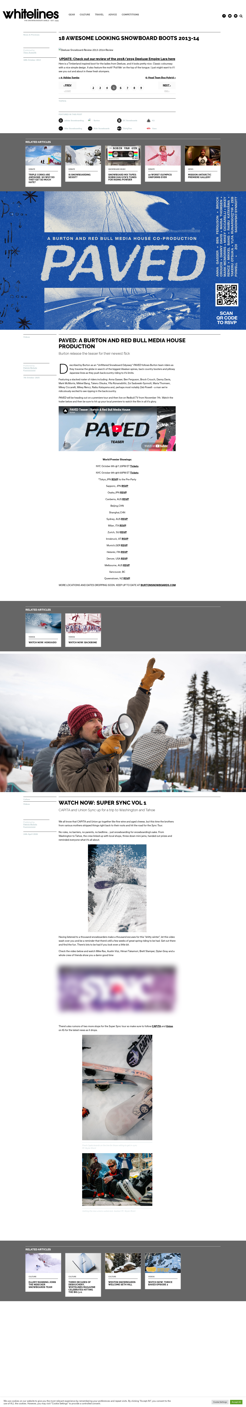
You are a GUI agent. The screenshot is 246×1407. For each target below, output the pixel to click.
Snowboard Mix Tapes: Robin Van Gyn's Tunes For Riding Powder (123, 165)
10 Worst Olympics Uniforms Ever (163, 164)
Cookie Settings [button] (220, 1402)
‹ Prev (67, 85)
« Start (67, 91)
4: (69, 77)
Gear (72, 14)
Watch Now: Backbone (83, 630)
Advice (112, 14)
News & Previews (31, 35)
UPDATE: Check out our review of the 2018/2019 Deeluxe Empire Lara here (117, 59)
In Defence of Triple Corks (43, 166)
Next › (167, 85)
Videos (26, 337)
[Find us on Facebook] (224, 16)
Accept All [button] (236, 1402)
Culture (85, 14)
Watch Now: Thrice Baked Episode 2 (163, 1271)
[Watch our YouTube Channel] (230, 16)
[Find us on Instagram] (235, 16)
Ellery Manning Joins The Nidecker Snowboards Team (43, 1272)
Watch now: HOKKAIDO (43, 630)
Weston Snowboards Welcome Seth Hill (123, 1271)
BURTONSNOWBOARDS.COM (158, 585)
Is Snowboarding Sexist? (83, 164)
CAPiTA (156, 1026)
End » (166, 91)
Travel (99, 14)
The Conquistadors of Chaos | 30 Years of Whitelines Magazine (83, 1275)
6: (160, 77)
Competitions (130, 14)
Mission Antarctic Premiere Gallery (203, 164)
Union (169, 1026)
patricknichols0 (29, 370)
